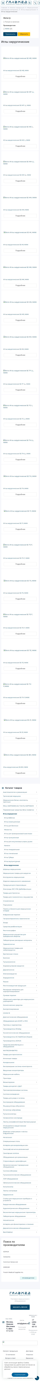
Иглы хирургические (11, 865)
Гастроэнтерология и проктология (16, 919)
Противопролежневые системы (15, 1090)
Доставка (29, 1351)
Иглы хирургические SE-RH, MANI (16, 349)
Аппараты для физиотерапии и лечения (18, 1224)
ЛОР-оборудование (10, 1179)
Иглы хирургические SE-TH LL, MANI (16, 454)
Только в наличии (12, 22)
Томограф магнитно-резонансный (16, 1149)
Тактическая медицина (12, 796)
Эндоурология (8, 978)
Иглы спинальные (11, 853)
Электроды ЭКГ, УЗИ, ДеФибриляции (17, 889)
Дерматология (8, 970)
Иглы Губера (9, 857)
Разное (5, 982)
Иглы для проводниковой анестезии (18, 834)
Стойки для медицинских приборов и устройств (17, 1199)
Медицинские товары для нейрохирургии (13, 949)
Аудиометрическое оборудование (16, 1208)
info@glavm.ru (23, 1324)
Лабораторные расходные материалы (17, 940)
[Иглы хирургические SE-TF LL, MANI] (20, 372)
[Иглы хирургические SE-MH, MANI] (20, 198)
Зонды (5, 923)
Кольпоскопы (8, 1187)
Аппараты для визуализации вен (15, 1145)
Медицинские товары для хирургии (17, 873)
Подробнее (20, 76)
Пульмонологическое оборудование (17, 1175)
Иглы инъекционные (12, 822)
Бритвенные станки (10, 954)
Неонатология (8, 1220)
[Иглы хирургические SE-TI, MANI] (20, 511)
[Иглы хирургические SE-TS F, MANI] (20, 546)
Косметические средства (12, 1005)
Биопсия (6, 958)
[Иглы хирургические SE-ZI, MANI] (20, 720)
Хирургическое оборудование (14, 1204)
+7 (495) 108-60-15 (34, 1323)
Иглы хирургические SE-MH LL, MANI (17, 175)
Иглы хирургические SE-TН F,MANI (16, 697)
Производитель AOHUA (12, 1041)
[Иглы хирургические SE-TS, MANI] (20, 581)
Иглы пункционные (11, 838)
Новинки (29, 1355)
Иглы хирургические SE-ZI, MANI (15, 732)
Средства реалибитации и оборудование (13, 1046)
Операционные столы (11, 1141)
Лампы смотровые (10, 1191)
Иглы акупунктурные (12, 861)
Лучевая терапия (9, 995)
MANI (7, 29)
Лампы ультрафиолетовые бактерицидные (19, 1122)
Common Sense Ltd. (10, 1262)
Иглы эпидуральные (12, 849)
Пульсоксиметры (9, 1114)
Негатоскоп (7, 1137)
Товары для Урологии (11, 893)
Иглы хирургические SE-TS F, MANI (16, 558)
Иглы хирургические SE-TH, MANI (15, 488)
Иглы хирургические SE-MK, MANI (16, 279)
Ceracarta (6, 1257)
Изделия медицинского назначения (16, 881)
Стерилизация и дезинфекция (14, 1161)
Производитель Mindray (12, 1029)
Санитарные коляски (11, 1153)
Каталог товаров (13, 788)
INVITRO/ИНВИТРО (10, 1050)
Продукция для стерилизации (14, 885)
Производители (28, 1278)
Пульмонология (9, 962)
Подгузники (7, 905)
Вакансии (29, 1358)
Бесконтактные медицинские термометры (19, 1212)
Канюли (7, 845)
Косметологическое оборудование (16, 1033)
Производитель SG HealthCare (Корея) (17, 1037)
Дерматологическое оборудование (16, 1228)
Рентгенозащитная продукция (14, 986)
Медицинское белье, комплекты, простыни (15, 801)
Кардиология (8, 1195)
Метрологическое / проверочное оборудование (15, 1166)
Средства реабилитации (12, 926)
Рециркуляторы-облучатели (14, 1106)
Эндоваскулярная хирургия (13, 966)
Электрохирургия (10, 974)
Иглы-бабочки (9, 818)
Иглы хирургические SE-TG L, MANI (16, 419)
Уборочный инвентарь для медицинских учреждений (18, 1000)
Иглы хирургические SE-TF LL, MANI (16, 384)
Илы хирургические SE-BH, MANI (15, 767)
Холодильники (8, 1062)
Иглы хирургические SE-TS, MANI (15, 593)
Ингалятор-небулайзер (12, 1110)
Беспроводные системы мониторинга (17, 1066)
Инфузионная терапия (11, 915)
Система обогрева (10, 1171)
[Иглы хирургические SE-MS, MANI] (20, 302)
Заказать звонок (20, 1307)
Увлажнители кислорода (12, 1118)
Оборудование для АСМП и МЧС (15, 1021)
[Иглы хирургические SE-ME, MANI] (20, 58)
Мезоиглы (8, 830)
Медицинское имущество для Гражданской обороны (14, 935)
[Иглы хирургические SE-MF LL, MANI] (20, 93)
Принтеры (7, 1078)
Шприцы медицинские (12, 869)
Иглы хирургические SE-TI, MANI (15, 523)
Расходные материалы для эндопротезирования (13, 990)
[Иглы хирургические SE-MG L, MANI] (20, 128)
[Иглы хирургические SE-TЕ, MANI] (20, 650)
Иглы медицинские (10, 814)
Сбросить (24, 34)
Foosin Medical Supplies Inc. (13, 1272)
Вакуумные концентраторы (13, 1070)
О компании (10, 1355)
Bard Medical (8, 1232)
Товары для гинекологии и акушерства (18, 897)
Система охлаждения (11, 1094)
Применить (10, 34)
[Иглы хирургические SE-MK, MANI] (20, 267)
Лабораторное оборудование (14, 1216)
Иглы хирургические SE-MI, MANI (15, 245)
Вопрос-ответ (10, 1358)
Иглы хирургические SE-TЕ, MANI (15, 663)
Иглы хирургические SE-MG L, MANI (16, 140)
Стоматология (8, 901)
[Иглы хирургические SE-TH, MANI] (20, 476)
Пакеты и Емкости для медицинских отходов (17, 910)
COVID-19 (6, 1013)
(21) (8, 29)
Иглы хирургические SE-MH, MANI (16, 210)
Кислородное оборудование (14, 1102)
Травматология (9, 944)
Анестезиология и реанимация (15, 792)
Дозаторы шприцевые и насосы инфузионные (15, 1132)
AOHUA (6, 1252)
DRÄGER (6, 1267)
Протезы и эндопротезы (12, 1025)
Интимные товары (10, 1058)
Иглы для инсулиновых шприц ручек (18, 841)
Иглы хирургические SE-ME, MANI (16, 70)
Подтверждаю (20, 1375)
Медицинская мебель (11, 1074)
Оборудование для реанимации (15, 1157)
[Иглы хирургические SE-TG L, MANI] (20, 406)
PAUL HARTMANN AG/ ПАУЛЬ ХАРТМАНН (18, 806)
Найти (29, 3)
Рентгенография (9, 930)
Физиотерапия (8, 1082)
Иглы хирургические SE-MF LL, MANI (17, 105)
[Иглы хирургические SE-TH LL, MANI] (20, 441)
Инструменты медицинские (13, 877)
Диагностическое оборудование (15, 1017)
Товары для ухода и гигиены (14, 1098)
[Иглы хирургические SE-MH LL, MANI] (20, 163)
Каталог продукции (10, 1351)
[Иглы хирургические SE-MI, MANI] (20, 232)
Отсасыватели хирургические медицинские (14, 1127)
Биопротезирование (11, 1009)
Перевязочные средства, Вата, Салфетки (18, 810)
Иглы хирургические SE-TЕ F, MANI (16, 628)
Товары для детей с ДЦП (12, 1086)
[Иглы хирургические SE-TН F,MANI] (20, 685)
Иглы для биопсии (11, 826)
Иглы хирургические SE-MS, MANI (16, 314)
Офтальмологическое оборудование (17, 1183)
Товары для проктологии (12, 1054)
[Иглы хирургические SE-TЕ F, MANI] (20, 615)
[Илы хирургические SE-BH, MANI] (20, 755)
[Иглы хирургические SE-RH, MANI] (20, 337)
